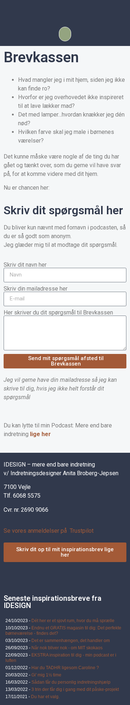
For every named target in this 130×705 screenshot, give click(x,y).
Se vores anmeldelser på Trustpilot (49, 530)
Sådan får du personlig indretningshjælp (70, 682)
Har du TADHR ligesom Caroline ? (65, 667)
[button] (65, 34)
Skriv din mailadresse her (36, 289)
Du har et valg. (45, 696)
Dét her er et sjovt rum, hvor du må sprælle (72, 620)
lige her (40, 434)
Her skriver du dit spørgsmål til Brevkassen (58, 313)
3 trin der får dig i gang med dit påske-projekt (75, 689)
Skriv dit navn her (25, 265)
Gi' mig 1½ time (46, 674)
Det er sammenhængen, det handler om (70, 640)
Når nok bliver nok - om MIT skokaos (67, 647)
